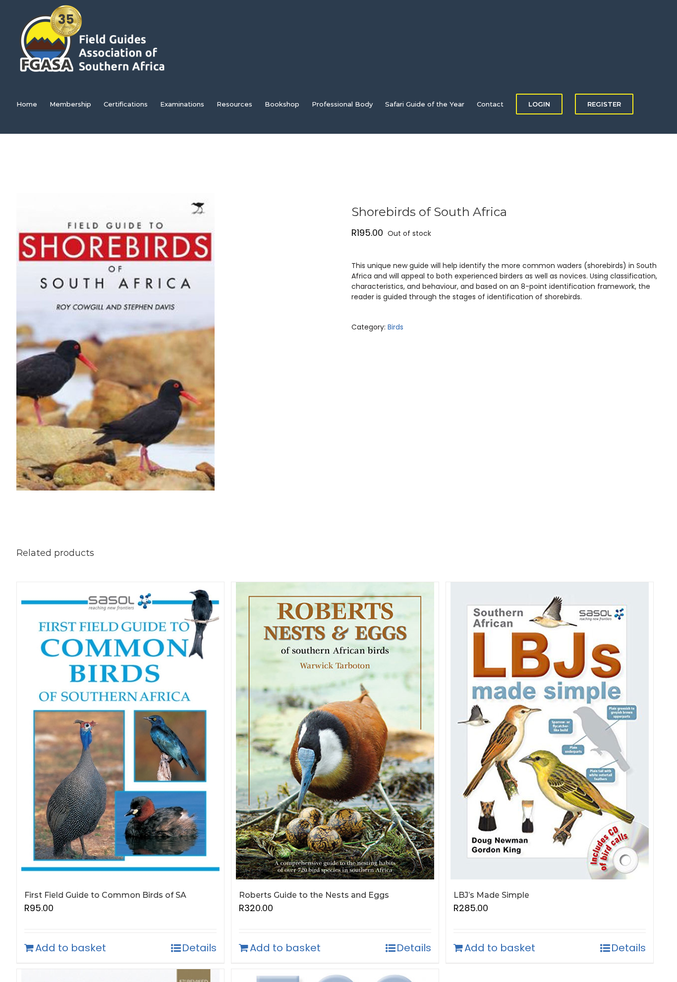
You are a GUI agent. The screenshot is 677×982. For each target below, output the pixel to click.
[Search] (41, 163)
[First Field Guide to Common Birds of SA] (120, 730)
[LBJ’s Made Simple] (549, 730)
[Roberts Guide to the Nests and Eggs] (335, 730)
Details (199, 948)
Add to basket (70, 948)
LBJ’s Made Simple (491, 895)
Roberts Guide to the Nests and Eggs (314, 895)
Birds (395, 327)
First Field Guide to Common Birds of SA (105, 895)
